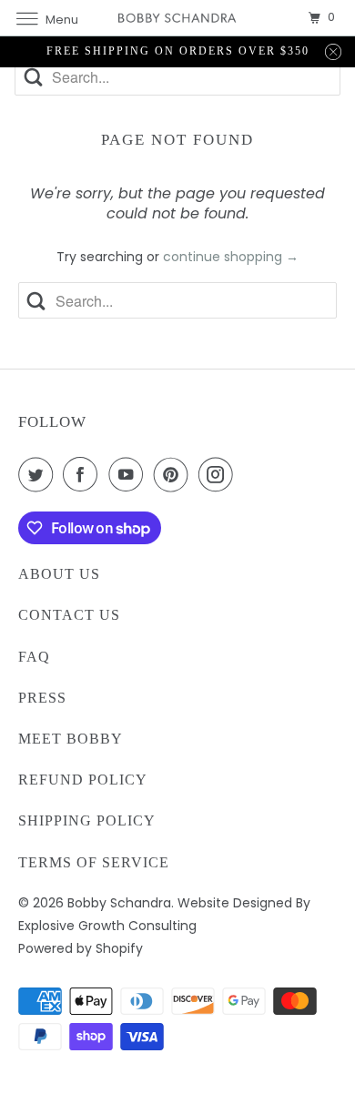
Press (42, 697)
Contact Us (69, 615)
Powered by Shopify (80, 948)
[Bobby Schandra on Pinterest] (175, 474)
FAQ (34, 656)
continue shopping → (231, 257)
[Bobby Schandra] (178, 17)
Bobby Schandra (119, 903)
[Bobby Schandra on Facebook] (84, 474)
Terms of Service (93, 862)
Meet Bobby (70, 738)
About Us (59, 574)
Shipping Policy (87, 820)
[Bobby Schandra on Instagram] (219, 474)
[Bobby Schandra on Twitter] (39, 474)
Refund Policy (82, 779)
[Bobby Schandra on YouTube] (129, 474)
